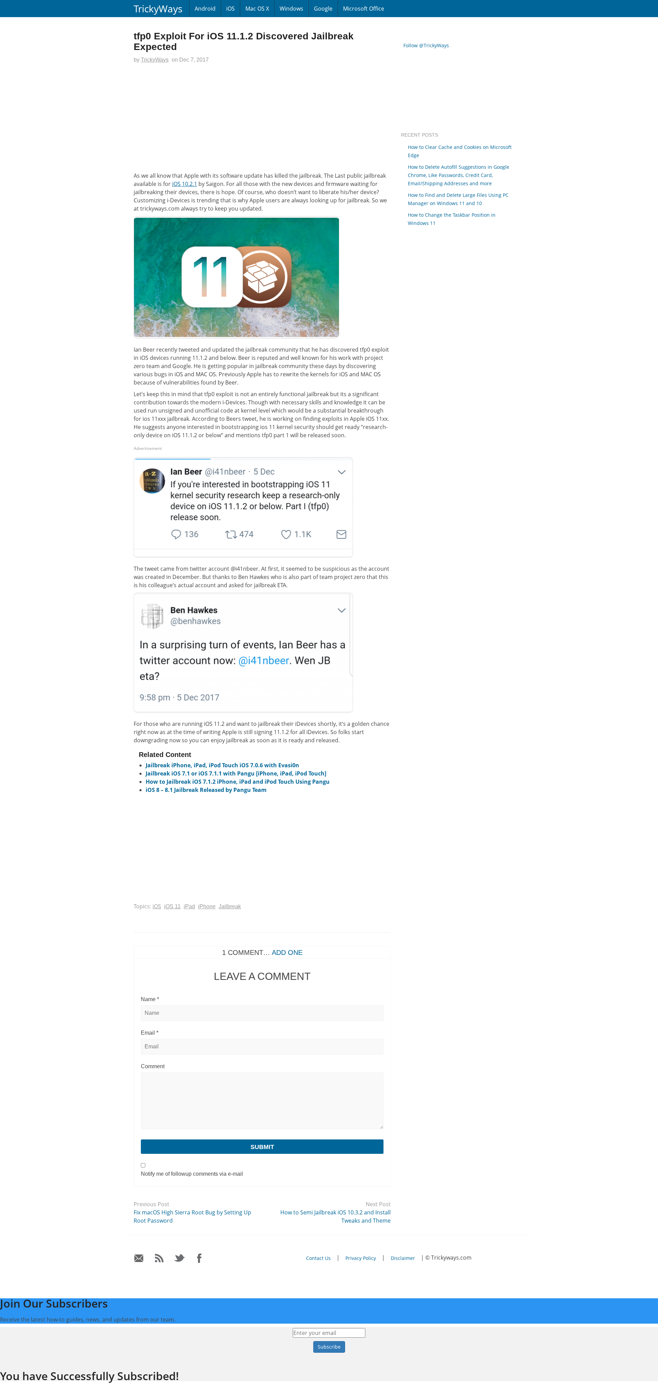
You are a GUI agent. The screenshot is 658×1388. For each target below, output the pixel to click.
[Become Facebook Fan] (199, 1258)
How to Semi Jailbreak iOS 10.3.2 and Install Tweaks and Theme (335, 1216)
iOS (230, 8)
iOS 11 (172, 906)
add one (287, 952)
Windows (291, 8)
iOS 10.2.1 (184, 184)
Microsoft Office (363, 8)
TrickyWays (158, 8)
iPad (189, 906)
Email (149, 1033)
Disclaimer (403, 1258)
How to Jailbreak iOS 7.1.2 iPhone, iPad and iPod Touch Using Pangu (238, 781)
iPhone (207, 906)
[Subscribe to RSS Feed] (159, 1258)
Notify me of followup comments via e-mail (192, 1174)
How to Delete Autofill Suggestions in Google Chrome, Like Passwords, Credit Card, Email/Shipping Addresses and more (458, 175)
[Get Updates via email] (139, 1258)
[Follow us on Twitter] (179, 1258)
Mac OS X (257, 8)
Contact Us (318, 1258)
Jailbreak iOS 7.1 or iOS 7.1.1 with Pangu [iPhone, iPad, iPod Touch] (236, 773)
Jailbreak (230, 906)
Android (205, 8)
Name (150, 999)
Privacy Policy (360, 1258)
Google (323, 8)
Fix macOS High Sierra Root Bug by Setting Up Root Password (192, 1216)
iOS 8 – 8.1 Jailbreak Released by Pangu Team (206, 790)
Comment (152, 1066)
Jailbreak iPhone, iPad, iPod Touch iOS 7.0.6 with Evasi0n (222, 765)
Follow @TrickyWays (426, 45)
